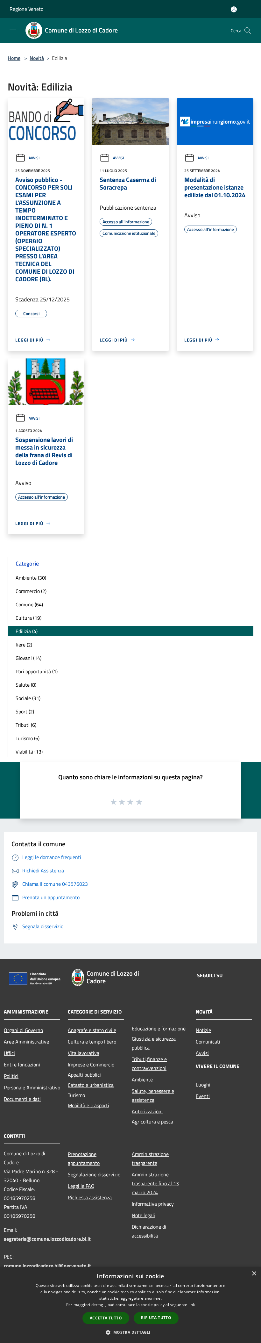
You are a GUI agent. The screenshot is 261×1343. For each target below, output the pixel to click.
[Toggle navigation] (13, 30)
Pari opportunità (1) (37, 671)
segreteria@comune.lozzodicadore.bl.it (47, 1239)
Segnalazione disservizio (94, 1174)
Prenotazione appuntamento (84, 1158)
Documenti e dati (22, 1099)
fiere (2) (24, 644)
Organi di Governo (23, 1030)
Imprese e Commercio (91, 1064)
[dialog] (130, 1305)
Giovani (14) (28, 658)
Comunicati (208, 1041)
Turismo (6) (27, 738)
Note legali (143, 1215)
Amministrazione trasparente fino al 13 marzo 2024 (155, 1183)
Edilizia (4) (27, 631)
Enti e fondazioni (22, 1064)
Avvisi (34, 158)
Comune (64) (29, 604)
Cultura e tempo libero (92, 1041)
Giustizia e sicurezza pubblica (154, 1043)
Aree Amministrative (26, 1041)
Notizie (203, 1030)
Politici (11, 1076)
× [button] (253, 1273)
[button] (130, 1332)
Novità (37, 58)
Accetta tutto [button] (106, 1318)
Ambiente (142, 1079)
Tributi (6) (26, 725)
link (191, 1304)
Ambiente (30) (31, 577)
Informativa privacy (153, 1204)
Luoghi (203, 1084)
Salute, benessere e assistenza (153, 1095)
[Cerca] (247, 30)
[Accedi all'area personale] (234, 9)
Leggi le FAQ (81, 1186)
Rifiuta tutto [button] (156, 1317)
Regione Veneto (26, 9)
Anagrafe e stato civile (92, 1030)
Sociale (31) (28, 698)
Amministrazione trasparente (150, 1158)
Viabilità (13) (29, 751)
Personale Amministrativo (32, 1087)
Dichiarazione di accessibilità (149, 1231)
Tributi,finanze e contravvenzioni (149, 1063)
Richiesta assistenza (90, 1197)
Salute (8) (26, 685)
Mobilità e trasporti (88, 1105)
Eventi (203, 1096)
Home (14, 58)
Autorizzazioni (147, 1111)
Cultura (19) (28, 618)
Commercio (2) (31, 591)
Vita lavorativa (83, 1053)
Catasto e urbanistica (91, 1085)
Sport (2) (25, 711)
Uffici (9, 1053)
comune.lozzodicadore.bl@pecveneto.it (47, 1265)
